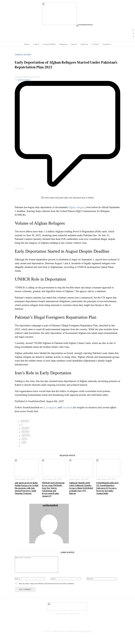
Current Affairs (23, 54)
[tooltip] (24, 421)
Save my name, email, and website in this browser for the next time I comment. (46, 584)
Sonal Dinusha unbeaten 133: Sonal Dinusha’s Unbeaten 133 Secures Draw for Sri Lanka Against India (107, 488)
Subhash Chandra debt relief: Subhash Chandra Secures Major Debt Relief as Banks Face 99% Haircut (81, 488)
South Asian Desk (84, 631)
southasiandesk (23, 80)
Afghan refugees (76, 207)
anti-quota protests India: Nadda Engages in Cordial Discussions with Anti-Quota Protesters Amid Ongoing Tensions (26, 488)
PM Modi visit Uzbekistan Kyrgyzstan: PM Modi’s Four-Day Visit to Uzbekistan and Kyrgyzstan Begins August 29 (53, 489)
